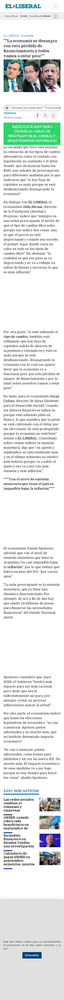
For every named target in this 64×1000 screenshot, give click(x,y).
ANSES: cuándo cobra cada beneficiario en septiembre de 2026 (16, 825)
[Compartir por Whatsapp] (53, 115)
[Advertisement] (32, 302)
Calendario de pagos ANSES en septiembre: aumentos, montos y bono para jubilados (19, 862)
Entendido (32, 955)
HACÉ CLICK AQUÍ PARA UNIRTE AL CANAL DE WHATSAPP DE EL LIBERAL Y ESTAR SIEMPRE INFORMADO (32, 134)
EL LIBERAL (12, 36)
